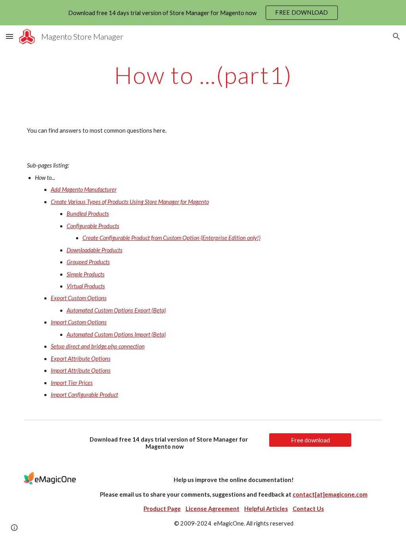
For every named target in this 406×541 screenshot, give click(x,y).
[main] (203, 75)
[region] (203, 12)
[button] (9, 36)
